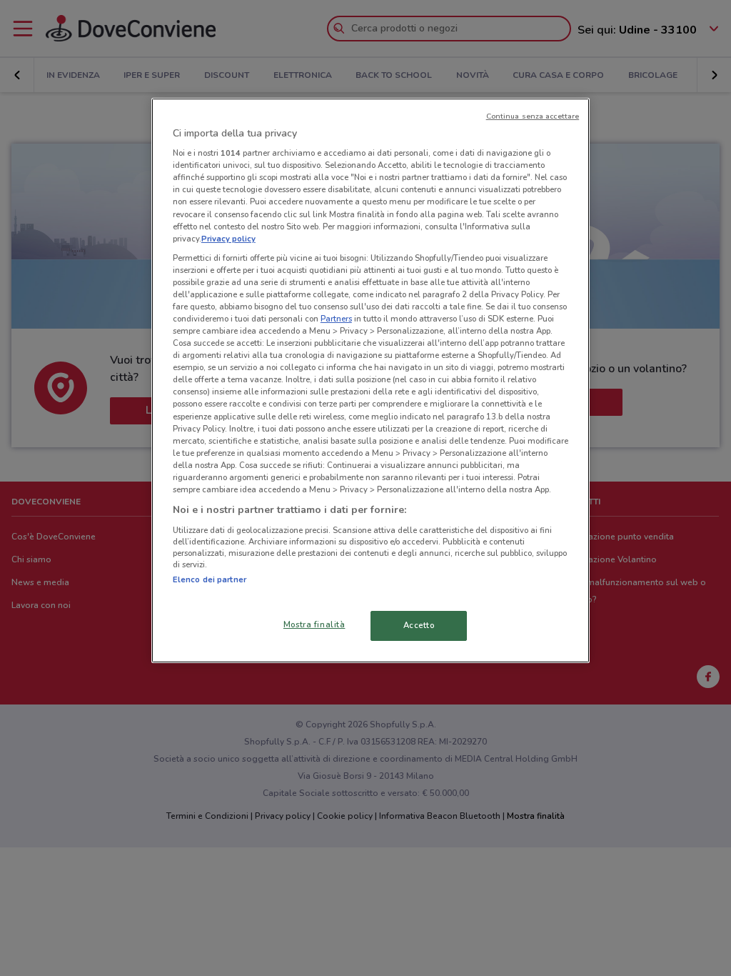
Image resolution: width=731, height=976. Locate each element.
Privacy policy (228, 238)
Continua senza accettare (533, 116)
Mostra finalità (314, 624)
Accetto (419, 625)
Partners (336, 318)
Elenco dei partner (209, 579)
